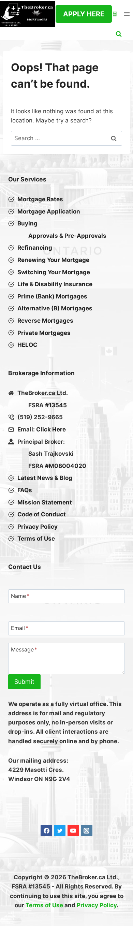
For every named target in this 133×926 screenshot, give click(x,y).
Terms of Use (44, 905)
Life (22, 284)
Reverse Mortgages (45, 320)
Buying (27, 223)
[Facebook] (46, 830)
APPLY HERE (83, 14)
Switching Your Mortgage (53, 272)
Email (19, 628)
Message (24, 649)
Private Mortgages (44, 332)
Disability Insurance (63, 284)
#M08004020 (65, 465)
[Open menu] (126, 14)
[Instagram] (86, 830)
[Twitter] (59, 830)
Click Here (51, 429)
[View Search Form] (119, 34)
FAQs (24, 490)
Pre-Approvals (85, 235)
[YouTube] (73, 830)
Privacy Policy (97, 905)
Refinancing (34, 247)
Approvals (43, 235)
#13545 (56, 405)
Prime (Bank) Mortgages (52, 296)
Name (20, 595)
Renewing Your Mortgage (53, 259)
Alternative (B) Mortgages (54, 308)
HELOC (27, 344)
